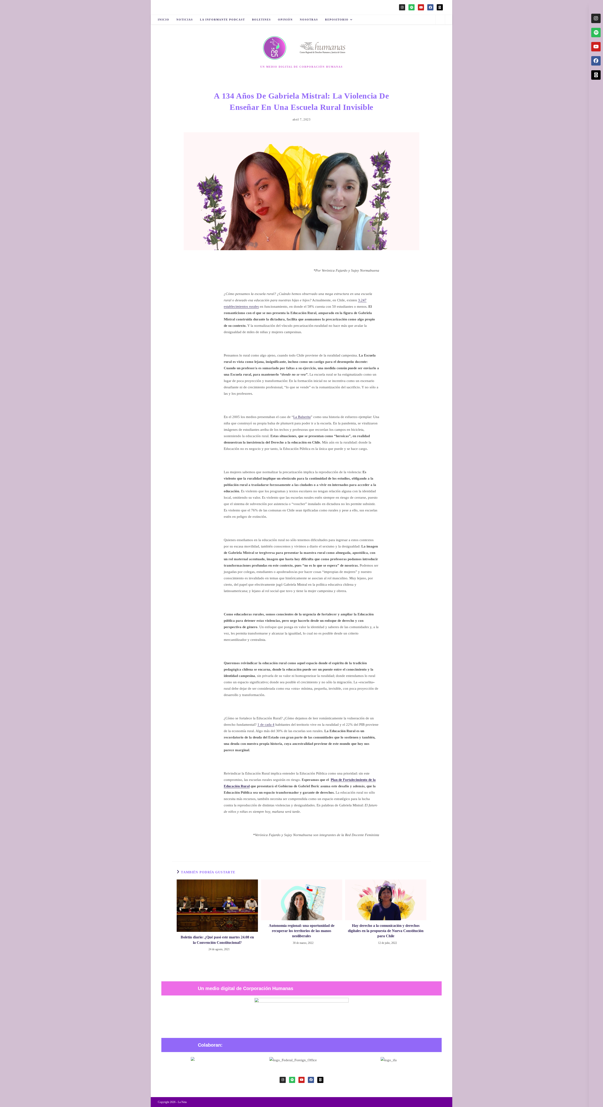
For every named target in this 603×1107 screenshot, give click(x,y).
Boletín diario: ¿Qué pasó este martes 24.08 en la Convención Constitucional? (217, 939)
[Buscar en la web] (440, 20)
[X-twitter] (440, 7)
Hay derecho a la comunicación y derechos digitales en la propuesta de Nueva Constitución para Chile (386, 931)
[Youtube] (421, 7)
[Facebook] (430, 7)
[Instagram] (402, 7)
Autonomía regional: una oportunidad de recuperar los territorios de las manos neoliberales (301, 931)
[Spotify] (411, 7)
